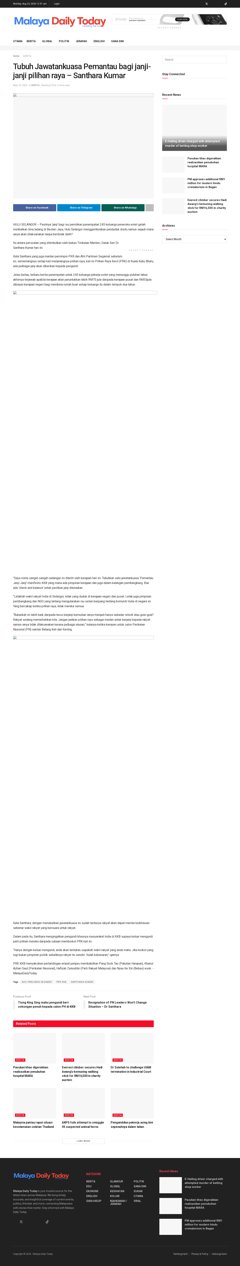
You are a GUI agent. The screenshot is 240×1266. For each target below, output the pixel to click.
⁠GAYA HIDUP (93, 1200)
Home (16, 56)
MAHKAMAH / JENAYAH (118, 1202)
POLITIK (64, 41)
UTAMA (17, 41)
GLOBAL (47, 41)
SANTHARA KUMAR (82, 982)
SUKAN (138, 1191)
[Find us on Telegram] (212, 4)
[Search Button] (225, 41)
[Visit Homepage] (60, 22)
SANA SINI (117, 41)
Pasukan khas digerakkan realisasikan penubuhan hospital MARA (30, 1072)
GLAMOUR (116, 1181)
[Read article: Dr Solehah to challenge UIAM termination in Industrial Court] (132, 1048)
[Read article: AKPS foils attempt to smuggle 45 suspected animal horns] (83, 1103)
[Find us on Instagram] (216, 4)
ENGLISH (99, 41)
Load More (83, 1141)
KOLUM (114, 1196)
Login (56, 3)
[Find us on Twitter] (206, 4)
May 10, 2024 (20, 85)
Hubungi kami (219, 1254)
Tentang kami (180, 1254)
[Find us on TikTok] (226, 4)
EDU (89, 1186)
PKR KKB (61, 982)
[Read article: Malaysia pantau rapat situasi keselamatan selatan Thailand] (34, 1103)
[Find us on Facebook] (202, 4)
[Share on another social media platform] (150, 207)
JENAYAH (81, 41)
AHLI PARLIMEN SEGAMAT (37, 982)
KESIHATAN (117, 1191)
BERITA (31, 41)
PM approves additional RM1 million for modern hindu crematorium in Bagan (206, 183)
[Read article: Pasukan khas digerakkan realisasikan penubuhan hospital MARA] (34, 1048)
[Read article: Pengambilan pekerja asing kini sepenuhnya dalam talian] (132, 1103)
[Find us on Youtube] (221, 4)
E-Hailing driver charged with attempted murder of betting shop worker (204, 1183)
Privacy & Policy (199, 1254)
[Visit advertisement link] (169, 19)
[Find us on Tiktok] (47, 1222)
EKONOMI (92, 1191)
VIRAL (137, 1200)
